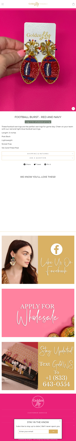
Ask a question (38, 158)
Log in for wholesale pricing (38, 122)
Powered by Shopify (25, 439)
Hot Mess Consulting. (50, 439)
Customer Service (37, 413)
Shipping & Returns (38, 153)
